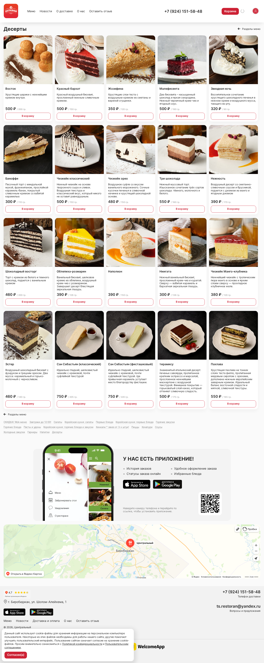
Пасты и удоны (32, 427)
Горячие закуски (165, 422)
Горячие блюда (12, 427)
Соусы (158, 427)
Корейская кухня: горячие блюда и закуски (68, 427)
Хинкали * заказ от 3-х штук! (112, 427)
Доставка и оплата (46, 621)
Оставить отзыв (100, 11)
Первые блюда (104, 422)
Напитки (45, 432)
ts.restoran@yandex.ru (238, 606)
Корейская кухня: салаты (79, 422)
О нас (81, 11)
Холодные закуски (14, 432)
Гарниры (32, 432)
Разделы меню (251, 28)
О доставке (64, 11)
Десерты (57, 432)
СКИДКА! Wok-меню (15, 422)
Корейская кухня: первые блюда (134, 422)
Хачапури (147, 427)
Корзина (230, 11)
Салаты (58, 422)
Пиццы (135, 427)
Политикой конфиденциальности (82, 643)
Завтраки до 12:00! (40, 422)
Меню (31, 11)
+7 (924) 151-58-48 (183, 11)
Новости (46, 11)
